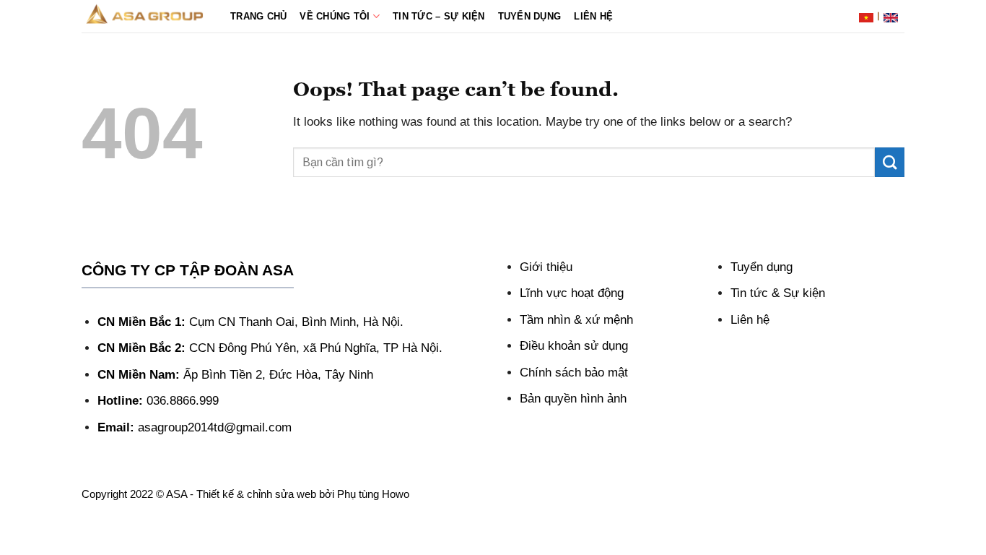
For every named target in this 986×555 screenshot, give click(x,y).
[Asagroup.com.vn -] (145, 16)
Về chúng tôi (335, 16)
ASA (176, 494)
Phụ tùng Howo (373, 494)
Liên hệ (593, 16)
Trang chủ (258, 16)
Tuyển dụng (530, 16)
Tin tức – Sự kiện (439, 16)
